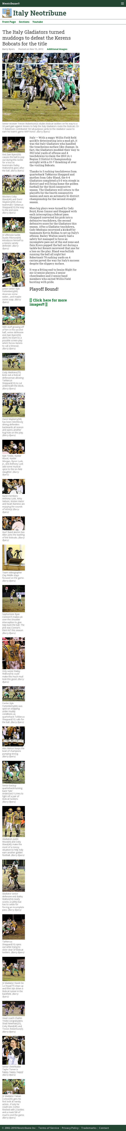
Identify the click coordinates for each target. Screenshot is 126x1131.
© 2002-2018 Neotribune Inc (19, 1128)
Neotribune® (11, 3)
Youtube (37, 21)
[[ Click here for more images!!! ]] (48, 302)
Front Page (9, 21)
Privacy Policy (70, 1128)
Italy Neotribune (39, 12)
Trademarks (88, 1128)
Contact (104, 1128)
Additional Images (57, 49)
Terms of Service (48, 1128)
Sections (24, 21)
